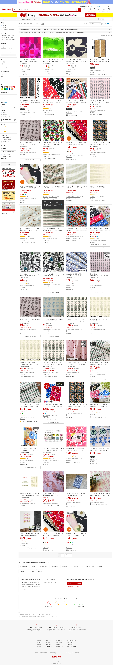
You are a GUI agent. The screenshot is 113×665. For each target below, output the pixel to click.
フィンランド (4, 74)
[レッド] (14, 87)
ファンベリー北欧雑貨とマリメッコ (29, 421)
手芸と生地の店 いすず (50, 158)
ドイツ (2, 78)
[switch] (14, 120)
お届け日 (3, 110)
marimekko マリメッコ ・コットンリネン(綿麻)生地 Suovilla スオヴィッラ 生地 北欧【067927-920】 (100, 144)
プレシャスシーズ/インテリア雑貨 (98, 244)
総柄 (2, 64)
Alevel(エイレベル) (72, 159)
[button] (107, 6)
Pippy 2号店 (24, 74)
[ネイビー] (10, 89)
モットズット (24, 156)
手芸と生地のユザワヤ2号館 (27, 376)
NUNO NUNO (71, 289)
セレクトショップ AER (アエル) (98, 200)
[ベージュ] (10, 87)
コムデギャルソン (24, 566)
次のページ (68, 555)
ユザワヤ (70, 333)
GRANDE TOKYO (72, 200)
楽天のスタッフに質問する (74, 583)
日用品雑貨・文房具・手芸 (25, 614)
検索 (9, 55)
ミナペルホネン (54, 566)
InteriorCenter (24, 289)
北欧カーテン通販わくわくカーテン (99, 417)
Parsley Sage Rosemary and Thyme (53, 505)
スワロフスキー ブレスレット (27, 571)
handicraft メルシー (95, 156)
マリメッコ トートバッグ (76, 566)
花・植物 (3, 62)
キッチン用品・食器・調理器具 (26, 616)
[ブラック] (2, 87)
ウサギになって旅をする (50, 419)
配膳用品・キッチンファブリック (43, 616)
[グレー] (5, 87)
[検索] (79, 10)
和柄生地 (40, 571)
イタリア (3, 80)
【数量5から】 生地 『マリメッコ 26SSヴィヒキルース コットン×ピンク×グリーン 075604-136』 (76, 321)
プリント (3, 66)
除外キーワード (4, 158)
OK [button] (61, 204)
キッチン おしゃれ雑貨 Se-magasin (99, 74)
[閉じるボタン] (109, 29)
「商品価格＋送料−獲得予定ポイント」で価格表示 (29, 23)
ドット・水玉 (4, 68)
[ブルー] (7, 89)
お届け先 (3, 104)
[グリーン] (5, 89)
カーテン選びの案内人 (50, 114)
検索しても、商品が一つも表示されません (31, 586)
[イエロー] (2, 89)
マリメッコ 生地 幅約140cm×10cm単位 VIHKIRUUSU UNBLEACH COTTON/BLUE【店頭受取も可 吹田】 (53, 321)
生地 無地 (99, 566)
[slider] (1, 49)
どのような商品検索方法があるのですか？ (31, 584)
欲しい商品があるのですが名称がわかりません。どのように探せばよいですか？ (40, 582)
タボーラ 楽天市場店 (72, 115)
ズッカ (33, 566)
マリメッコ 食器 (90, 566)
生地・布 (48, 614)
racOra (46, 464)
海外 (6, 102)
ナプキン (55, 616)
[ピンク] (12, 87)
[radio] (1, 25)
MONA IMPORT (71, 506)
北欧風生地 (64, 566)
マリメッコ (3, 99)
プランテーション (43, 566)
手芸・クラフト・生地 (38, 614)
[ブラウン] (7, 87)
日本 (2, 76)
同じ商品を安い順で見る (30, 159)
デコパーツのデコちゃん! (96, 114)
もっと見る (23, 589)
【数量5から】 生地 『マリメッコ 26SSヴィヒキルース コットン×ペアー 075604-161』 (100, 321)
